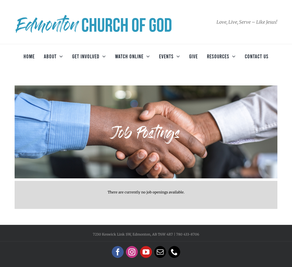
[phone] (174, 252)
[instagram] (132, 252)
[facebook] (118, 252)
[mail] (160, 252)
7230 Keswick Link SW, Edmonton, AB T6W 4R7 (133, 234)
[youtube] (146, 252)
